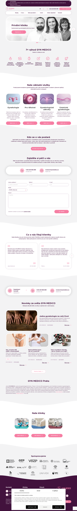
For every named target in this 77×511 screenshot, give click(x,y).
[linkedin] (67, 496)
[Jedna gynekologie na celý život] (21, 320)
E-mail (51, 182)
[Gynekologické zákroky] (47, 99)
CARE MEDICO (19, 393)
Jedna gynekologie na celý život (54, 316)
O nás (22, 12)
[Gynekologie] (13, 99)
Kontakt (60, 12)
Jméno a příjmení (12, 182)
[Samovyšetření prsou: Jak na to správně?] (38, 340)
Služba (9, 187)
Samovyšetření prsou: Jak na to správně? (34, 350)
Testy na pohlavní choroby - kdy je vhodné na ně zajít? (59, 350)
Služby (16, 12)
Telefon (30, 182)
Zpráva (9, 192)
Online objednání (51, 12)
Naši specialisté (32, 12)
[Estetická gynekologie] (64, 99)
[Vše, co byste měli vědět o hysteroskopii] (16, 340)
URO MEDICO (59, 392)
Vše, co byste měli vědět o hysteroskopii (12, 350)
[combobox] (17, 190)
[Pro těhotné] (30, 99)
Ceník (41, 12)
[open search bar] (43, 9)
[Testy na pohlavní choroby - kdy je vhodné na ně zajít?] (61, 340)
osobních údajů (27, 211)
